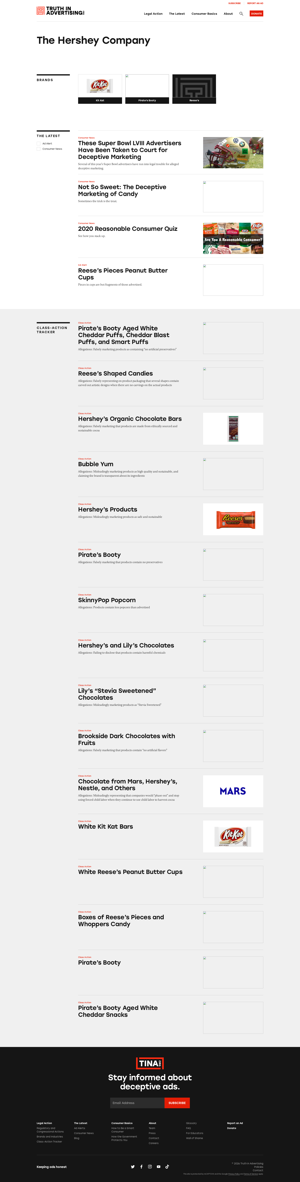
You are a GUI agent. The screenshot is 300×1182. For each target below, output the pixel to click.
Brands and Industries (50, 1136)
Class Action (84, 323)
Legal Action (153, 13)
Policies (258, 1167)
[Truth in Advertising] (60, 11)
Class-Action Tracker (49, 1141)
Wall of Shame (194, 1138)
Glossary (191, 1123)
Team (152, 1128)
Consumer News (52, 148)
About (228, 13)
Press (152, 1133)
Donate (231, 1128)
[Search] (241, 14)
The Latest (177, 13)
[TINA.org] (150, 1063)
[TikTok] (167, 1166)
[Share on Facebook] (141, 1166)
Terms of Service (251, 1174)
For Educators (194, 1133)
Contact (154, 1138)
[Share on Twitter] (132, 1166)
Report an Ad (255, 3)
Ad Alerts (79, 1128)
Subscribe (234, 3)
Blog (76, 1138)
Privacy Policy (234, 1174)
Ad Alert (47, 143)
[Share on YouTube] (158, 1166)
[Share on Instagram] (150, 1166)
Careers (154, 1143)
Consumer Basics (204, 13)
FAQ (188, 1128)
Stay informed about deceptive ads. (150, 1082)
